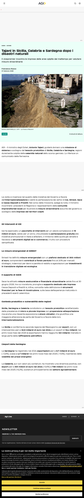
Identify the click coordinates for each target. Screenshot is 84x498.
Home (3, 45)
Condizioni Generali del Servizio (55, 443)
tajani (4, 134)
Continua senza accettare (42, 488)
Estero (9, 45)
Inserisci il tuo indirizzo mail (14, 434)
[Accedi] (80, 3)
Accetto (42, 482)
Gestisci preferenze (41, 494)
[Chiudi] (80, 451)
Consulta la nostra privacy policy (71, 466)
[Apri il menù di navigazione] (4, 3)
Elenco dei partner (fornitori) (11, 477)
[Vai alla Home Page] (42, 3)
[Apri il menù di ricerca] (75, 3)
